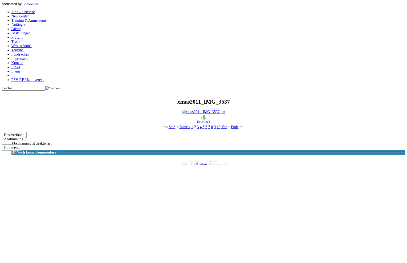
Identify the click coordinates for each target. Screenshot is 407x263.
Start (172, 127)
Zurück (184, 127)
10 (218, 127)
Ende (235, 127)
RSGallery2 (201, 164)
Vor (224, 127)
